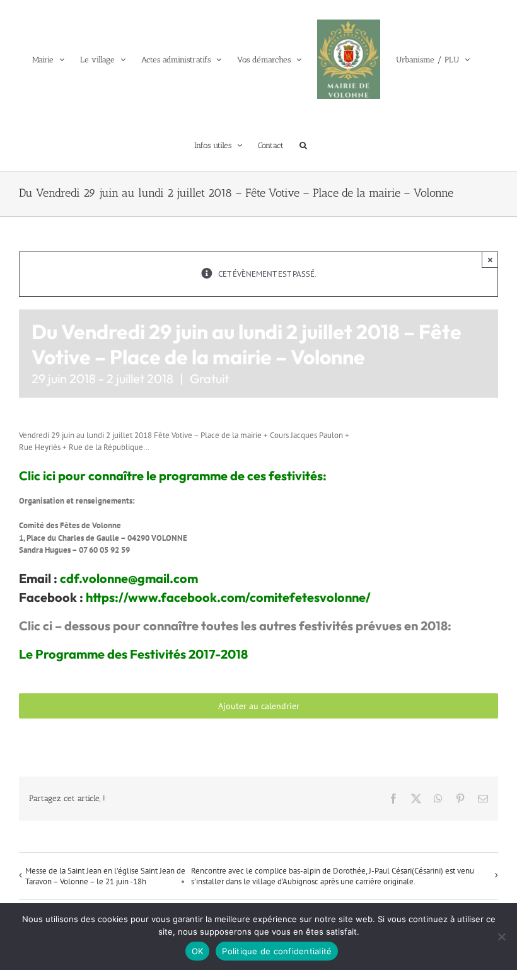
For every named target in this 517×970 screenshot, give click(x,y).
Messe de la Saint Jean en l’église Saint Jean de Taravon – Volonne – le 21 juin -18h (105, 876)
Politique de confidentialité (277, 951)
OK (198, 951)
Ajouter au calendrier (258, 706)
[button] (303, 144)
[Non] (501, 936)
